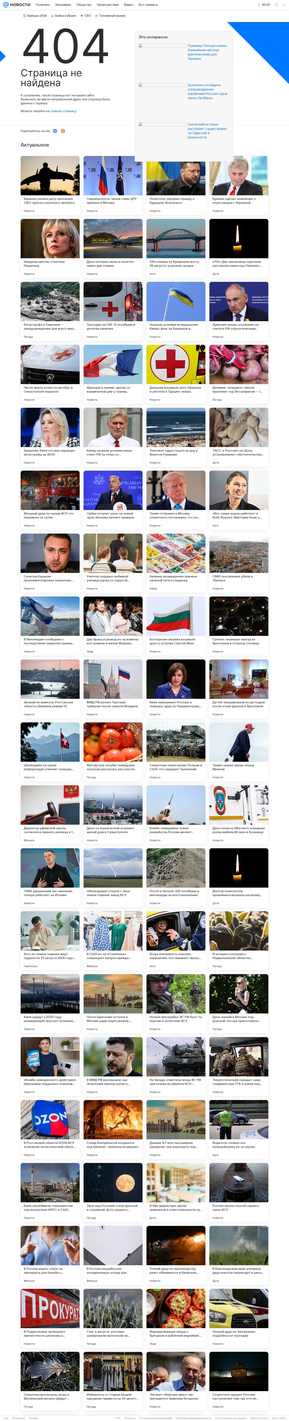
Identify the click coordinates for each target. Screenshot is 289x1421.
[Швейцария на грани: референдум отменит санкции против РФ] (50, 751)
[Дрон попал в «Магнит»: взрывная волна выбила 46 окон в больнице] (238, 814)
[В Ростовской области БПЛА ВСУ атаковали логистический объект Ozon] (50, 1129)
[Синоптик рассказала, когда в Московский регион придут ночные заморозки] (50, 1381)
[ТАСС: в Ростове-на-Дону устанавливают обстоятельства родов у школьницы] (238, 437)
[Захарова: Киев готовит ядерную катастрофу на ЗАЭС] (50, 437)
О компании (18, 1418)
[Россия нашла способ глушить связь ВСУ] (238, 1192)
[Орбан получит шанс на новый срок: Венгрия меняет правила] (113, 500)
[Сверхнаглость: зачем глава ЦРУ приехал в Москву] (113, 185)
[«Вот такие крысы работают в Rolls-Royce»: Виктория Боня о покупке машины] (238, 500)
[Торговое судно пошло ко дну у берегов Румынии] (175, 437)
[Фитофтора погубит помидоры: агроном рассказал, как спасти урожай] (113, 751)
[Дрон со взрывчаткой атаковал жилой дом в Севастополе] (113, 814)
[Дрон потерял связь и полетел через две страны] (113, 248)
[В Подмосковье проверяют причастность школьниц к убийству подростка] (50, 1318)
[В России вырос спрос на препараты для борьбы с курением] (50, 1255)
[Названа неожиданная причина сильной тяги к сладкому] (175, 563)
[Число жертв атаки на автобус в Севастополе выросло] (50, 374)
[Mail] (6, 4)
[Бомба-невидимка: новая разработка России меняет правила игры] (175, 814)
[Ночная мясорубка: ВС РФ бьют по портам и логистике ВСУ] (175, 1003)
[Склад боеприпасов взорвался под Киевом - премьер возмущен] (113, 1129)
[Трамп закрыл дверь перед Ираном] (238, 751)
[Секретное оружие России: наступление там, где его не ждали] (238, 1381)
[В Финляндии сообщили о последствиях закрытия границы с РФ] (50, 626)
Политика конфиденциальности (194, 1418)
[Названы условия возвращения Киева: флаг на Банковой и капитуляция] (175, 311)
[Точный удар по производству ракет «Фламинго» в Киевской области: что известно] (175, 1255)
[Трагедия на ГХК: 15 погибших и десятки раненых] (113, 311)
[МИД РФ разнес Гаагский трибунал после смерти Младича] (113, 688)
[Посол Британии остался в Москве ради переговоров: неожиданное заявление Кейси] (113, 1003)
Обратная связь (259, 1418)
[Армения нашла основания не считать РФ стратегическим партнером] (238, 311)
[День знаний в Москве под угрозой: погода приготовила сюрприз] (238, 1003)
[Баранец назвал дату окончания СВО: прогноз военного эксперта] (50, 185)
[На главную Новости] (19, 4)
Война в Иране (65, 15)
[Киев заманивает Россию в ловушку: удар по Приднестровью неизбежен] (175, 688)
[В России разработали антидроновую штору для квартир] (113, 1255)
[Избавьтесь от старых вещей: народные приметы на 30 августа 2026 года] (113, 1381)
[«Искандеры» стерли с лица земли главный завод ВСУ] (113, 877)
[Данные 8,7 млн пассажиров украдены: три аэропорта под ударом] (175, 1129)
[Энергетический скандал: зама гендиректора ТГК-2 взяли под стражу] (238, 1066)
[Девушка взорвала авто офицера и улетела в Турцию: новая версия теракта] (175, 374)
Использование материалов (231, 1418)
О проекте (129, 1418)
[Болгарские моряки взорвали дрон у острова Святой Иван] (175, 626)
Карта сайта (278, 1418)
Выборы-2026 (37, 15)
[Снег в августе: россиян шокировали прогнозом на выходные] (113, 1318)
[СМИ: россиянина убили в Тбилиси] (238, 563)
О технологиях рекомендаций (155, 1418)
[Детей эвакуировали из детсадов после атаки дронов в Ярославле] (238, 688)
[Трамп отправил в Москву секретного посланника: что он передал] (175, 500)
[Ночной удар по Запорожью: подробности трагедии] (238, 1318)
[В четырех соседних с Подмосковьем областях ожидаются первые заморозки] (238, 940)
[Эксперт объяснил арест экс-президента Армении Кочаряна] (175, 1381)
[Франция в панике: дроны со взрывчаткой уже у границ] (113, 374)
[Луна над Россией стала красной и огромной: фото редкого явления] (113, 1192)
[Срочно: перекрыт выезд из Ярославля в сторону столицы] (238, 626)
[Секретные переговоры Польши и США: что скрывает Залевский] (175, 751)
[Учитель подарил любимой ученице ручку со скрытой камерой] (113, 563)
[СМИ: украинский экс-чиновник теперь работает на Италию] (50, 877)
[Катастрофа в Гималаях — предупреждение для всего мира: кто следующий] (50, 311)
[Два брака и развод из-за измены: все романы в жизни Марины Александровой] (113, 626)
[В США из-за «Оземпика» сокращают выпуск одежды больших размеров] (113, 940)
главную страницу (63, 111)
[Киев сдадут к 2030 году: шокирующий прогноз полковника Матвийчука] (50, 1003)
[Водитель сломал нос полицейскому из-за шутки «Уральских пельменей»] (238, 1129)
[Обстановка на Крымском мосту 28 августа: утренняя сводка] (175, 248)
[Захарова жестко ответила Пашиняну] (50, 248)
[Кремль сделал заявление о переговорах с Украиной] (238, 185)
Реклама (33, 1418)
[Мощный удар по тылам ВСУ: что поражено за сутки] (50, 500)
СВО (88, 15)
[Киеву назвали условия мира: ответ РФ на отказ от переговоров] (113, 437)
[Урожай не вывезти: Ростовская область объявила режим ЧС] (50, 688)
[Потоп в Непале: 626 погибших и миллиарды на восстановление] (175, 877)
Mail (6, 1418)
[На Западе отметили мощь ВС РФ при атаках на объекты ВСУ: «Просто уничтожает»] (175, 1066)
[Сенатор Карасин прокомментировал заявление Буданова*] (50, 563)
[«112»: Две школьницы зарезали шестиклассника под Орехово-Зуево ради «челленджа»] (238, 248)
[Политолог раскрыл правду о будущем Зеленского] (175, 185)
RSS (118, 1418)
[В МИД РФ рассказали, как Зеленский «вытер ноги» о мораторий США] (113, 1066)
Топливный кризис (112, 15)
